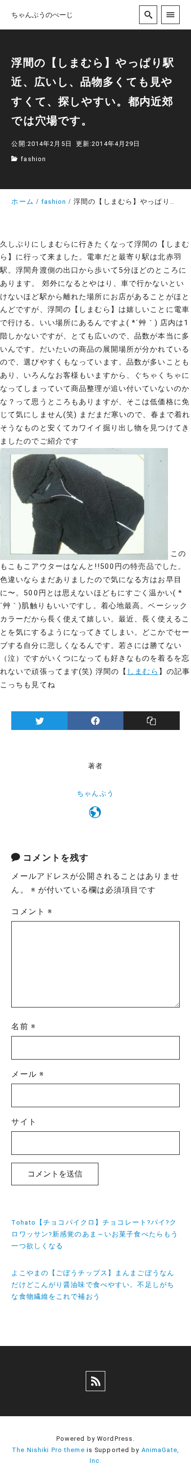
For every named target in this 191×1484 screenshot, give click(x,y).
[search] (148, 14)
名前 (23, 1026)
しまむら (142, 671)
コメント (31, 911)
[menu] (170, 14)
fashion (33, 159)
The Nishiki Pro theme (48, 1450)
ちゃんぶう (95, 793)
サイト (23, 1121)
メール (27, 1074)
